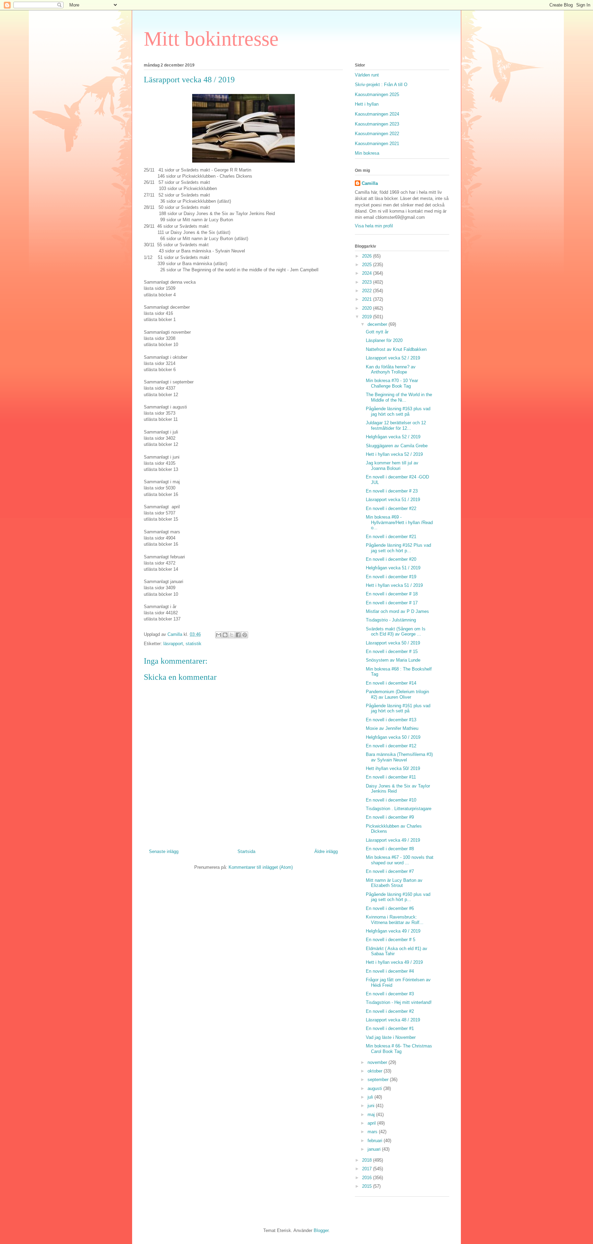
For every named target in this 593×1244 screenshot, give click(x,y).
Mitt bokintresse (211, 38)
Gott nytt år (377, 331)
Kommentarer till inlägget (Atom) (261, 867)
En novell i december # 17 (392, 602)
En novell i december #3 (390, 993)
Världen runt (367, 75)
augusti (375, 1088)
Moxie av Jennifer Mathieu (392, 728)
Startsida (246, 851)
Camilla (370, 183)
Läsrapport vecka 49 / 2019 (393, 840)
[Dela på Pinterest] (244, 634)
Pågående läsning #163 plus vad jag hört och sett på (398, 411)
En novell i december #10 (391, 800)
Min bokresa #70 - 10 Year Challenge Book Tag (392, 383)
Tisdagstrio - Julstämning (391, 620)
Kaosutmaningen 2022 (377, 133)
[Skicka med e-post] (218, 634)
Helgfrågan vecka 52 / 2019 (393, 436)
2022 (367, 290)
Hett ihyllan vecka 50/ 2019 (393, 768)
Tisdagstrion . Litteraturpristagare (398, 808)
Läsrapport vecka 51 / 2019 (393, 499)
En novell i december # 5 (390, 939)
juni (372, 1105)
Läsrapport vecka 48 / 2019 (393, 1019)
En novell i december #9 (390, 817)
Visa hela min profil (374, 225)
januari (375, 1149)
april (372, 1123)
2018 (367, 1160)
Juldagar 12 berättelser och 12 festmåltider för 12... (396, 425)
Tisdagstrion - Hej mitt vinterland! (399, 1002)
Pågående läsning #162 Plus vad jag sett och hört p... (398, 548)
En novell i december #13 (391, 719)
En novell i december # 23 (392, 491)
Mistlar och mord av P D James (397, 611)
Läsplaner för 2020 (384, 340)
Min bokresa (367, 153)
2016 (367, 1177)
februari (376, 1140)
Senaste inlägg (163, 851)
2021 (367, 299)
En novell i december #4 (390, 971)
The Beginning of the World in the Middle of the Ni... (399, 397)
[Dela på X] (231, 634)
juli (371, 1097)
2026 (367, 256)
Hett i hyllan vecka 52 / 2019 (394, 454)
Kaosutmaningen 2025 (377, 94)
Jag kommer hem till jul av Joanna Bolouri (392, 465)
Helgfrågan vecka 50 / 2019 (393, 737)
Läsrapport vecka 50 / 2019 (393, 642)
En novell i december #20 (391, 559)
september (379, 1079)
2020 (367, 308)
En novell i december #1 (390, 1028)
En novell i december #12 (391, 745)
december (378, 324)
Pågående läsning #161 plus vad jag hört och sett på (398, 708)
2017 (367, 1168)
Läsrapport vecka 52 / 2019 (393, 357)
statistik (193, 643)
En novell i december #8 (390, 848)
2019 (367, 316)
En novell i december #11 (391, 777)
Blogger (321, 1230)
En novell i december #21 (391, 536)
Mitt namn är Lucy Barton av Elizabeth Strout (394, 883)
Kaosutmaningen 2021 (377, 143)
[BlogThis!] (225, 634)
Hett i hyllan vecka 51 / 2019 (394, 585)
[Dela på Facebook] (238, 634)
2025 (367, 264)
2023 (367, 282)
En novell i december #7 (390, 871)
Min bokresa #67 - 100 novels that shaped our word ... (399, 860)
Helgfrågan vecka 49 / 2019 (393, 931)
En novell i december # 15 (392, 651)
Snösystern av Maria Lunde (393, 660)
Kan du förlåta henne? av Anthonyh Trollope (391, 369)
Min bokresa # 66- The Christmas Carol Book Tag (399, 1048)
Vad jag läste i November (391, 1037)
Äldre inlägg (326, 851)
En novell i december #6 (390, 908)
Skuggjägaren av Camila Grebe (397, 445)
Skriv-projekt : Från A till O (381, 84)
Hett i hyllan (367, 104)
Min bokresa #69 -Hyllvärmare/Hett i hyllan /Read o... (399, 522)
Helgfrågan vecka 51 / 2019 (393, 567)
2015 (367, 1186)
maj (372, 1114)
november (378, 1062)
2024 (367, 273)
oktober (376, 1071)
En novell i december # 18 (392, 593)
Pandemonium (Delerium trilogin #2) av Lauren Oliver (397, 694)
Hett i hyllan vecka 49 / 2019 (394, 962)
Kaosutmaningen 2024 (377, 114)
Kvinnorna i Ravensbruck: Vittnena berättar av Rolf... (394, 919)
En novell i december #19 (391, 576)
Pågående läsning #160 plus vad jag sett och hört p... (398, 897)
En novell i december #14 (391, 683)
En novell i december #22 (391, 508)
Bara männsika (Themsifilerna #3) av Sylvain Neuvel (399, 757)
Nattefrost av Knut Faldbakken (396, 349)
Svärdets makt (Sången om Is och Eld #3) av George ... (396, 631)
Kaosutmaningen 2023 (377, 124)
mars (373, 1131)
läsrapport (173, 643)
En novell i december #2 (390, 1011)
